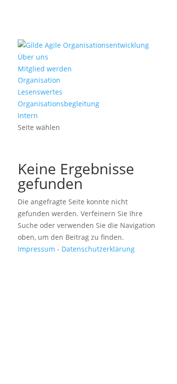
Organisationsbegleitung (58, 103)
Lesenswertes (40, 91)
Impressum (36, 249)
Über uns (33, 57)
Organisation (39, 80)
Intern (28, 115)
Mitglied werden (45, 68)
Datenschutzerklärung (98, 249)
